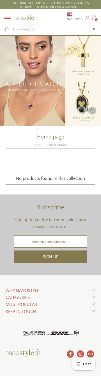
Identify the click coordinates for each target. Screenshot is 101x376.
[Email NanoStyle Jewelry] (90, 354)
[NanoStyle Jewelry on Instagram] (80, 354)
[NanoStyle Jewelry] (23, 15)
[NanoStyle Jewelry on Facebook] (70, 354)
